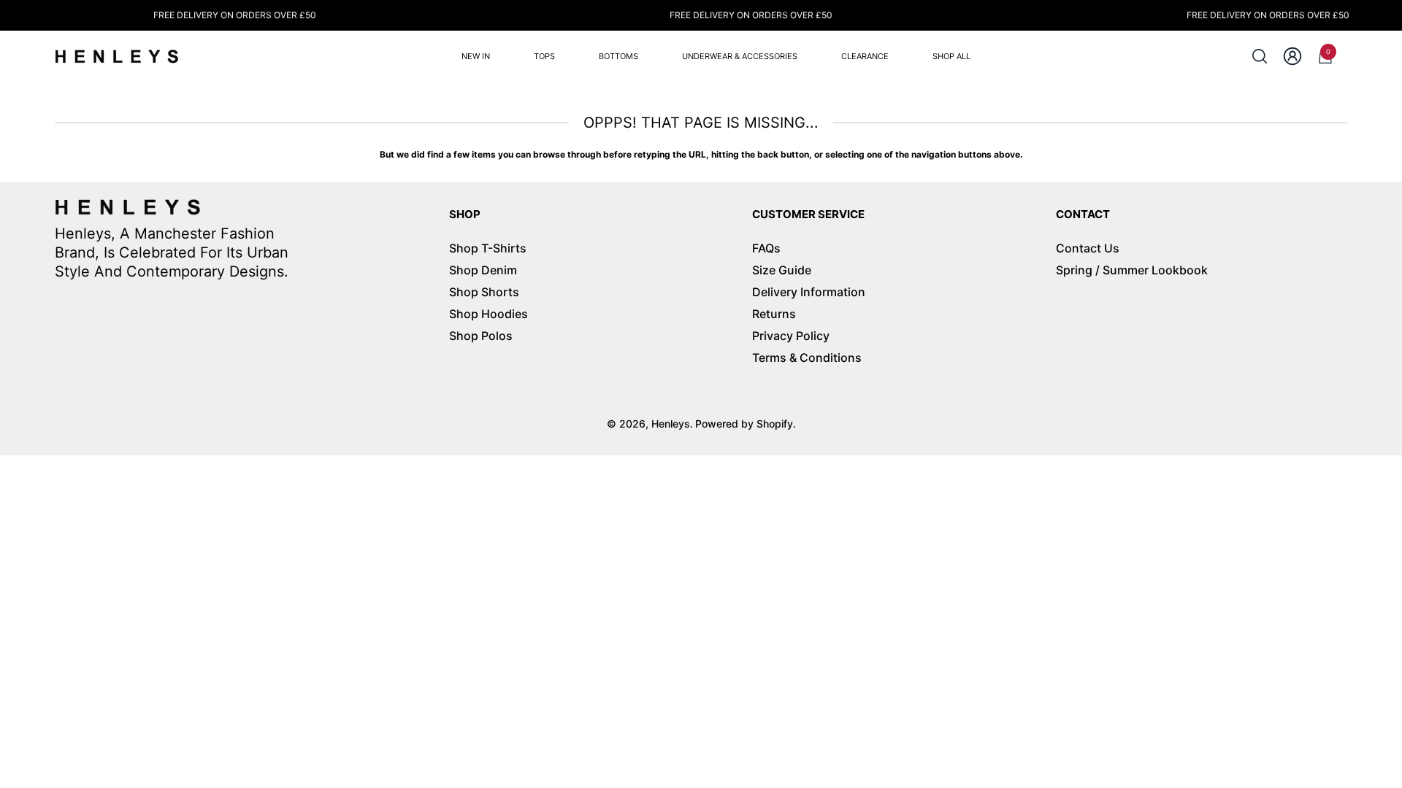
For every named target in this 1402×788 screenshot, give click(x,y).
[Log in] (1292, 56)
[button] (1259, 56)
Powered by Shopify (744, 423)
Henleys (670, 423)
